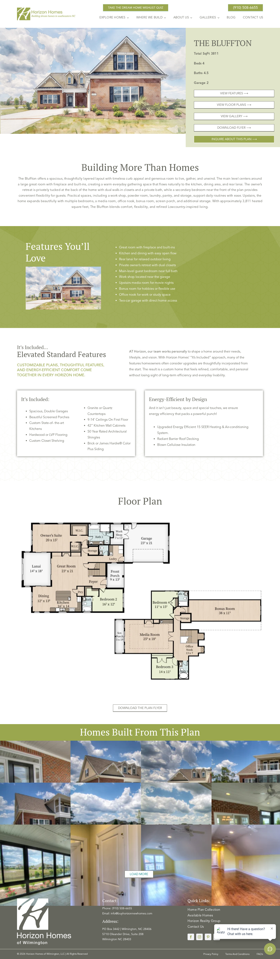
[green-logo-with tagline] (46, 9)
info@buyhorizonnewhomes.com (131, 913)
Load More (139, 874)
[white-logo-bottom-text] (44, 900)
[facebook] (191, 937)
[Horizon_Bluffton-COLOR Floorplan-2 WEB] (140, 511)
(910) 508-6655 (122, 908)
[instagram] (199, 937)
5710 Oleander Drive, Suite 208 (122, 934)
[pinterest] (208, 937)
